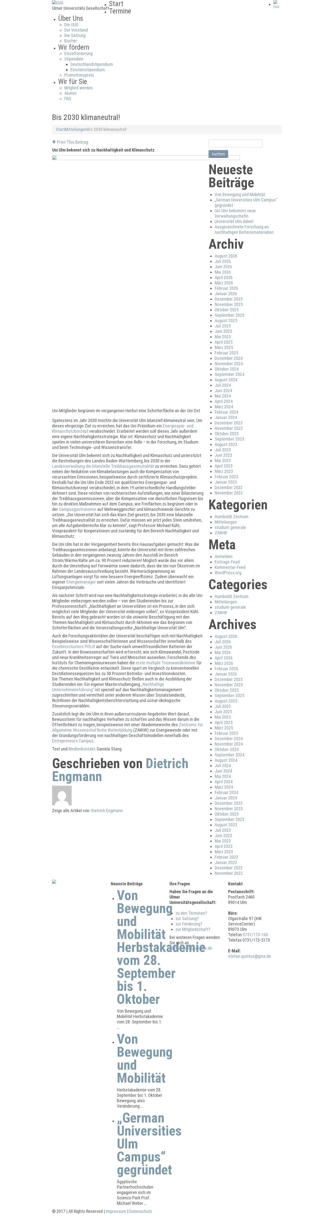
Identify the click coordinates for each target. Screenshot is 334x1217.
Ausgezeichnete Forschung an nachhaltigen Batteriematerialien (244, 229)
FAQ (67, 98)
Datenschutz (140, 1211)
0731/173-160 (255, 934)
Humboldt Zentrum (231, 516)
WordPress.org (228, 572)
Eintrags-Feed (227, 561)
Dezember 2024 (229, 358)
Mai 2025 (223, 336)
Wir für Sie (72, 81)
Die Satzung (75, 35)
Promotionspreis (79, 75)
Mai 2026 (223, 272)
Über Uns (70, 18)
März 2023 (224, 471)
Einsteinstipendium (87, 69)
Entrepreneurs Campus (72, 740)
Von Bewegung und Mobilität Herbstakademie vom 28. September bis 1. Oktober (161, 947)
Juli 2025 (223, 325)
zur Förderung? (189, 923)
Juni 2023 (223, 455)
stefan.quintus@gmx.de (190, 948)
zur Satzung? (187, 918)
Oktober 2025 (227, 309)
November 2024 (229, 363)
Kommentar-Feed (230, 567)
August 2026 (226, 255)
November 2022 (229, 492)
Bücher (70, 40)
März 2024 (224, 406)
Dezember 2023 (229, 422)
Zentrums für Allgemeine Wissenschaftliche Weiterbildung (127, 727)
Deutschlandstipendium (91, 64)
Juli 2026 (223, 261)
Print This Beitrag (72, 142)
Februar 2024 (226, 412)
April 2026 (224, 277)
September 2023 (229, 439)
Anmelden (224, 556)
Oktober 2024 (227, 369)
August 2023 (226, 444)
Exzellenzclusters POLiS (73, 646)
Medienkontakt (81, 748)
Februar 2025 (226, 352)
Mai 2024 (223, 395)
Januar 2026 (226, 293)
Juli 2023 (223, 449)
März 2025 (224, 347)
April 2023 (224, 465)
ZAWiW (221, 532)
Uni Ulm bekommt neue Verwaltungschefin (235, 213)
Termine (120, 11)
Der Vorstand (76, 30)
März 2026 (224, 282)
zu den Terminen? (191, 913)
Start (60, 129)
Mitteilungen (76, 129)
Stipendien (73, 58)
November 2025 (229, 304)
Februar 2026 (226, 288)
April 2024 (224, 401)
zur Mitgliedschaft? (193, 929)
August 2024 (226, 379)
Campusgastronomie (77, 509)
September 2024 (229, 374)
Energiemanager (81, 582)
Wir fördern (73, 47)
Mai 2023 (223, 460)
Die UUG (71, 24)
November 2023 (229, 428)
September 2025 (229, 315)
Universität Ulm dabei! (234, 221)
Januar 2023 (226, 482)
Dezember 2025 (229, 299)
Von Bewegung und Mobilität (240, 194)
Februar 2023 (226, 476)
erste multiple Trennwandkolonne (165, 662)
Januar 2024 (226, 417)
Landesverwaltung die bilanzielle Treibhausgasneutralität (103, 466)
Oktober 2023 (227, 433)
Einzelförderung (78, 53)
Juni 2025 (223, 331)
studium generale (230, 527)
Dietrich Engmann (107, 810)
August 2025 (226, 320)
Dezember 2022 (229, 487)
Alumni (70, 93)
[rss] (277, 4)
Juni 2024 (223, 390)
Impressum (116, 1211)
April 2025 (224, 342)
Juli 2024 (223, 385)
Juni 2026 (223, 266)
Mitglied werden (78, 87)
